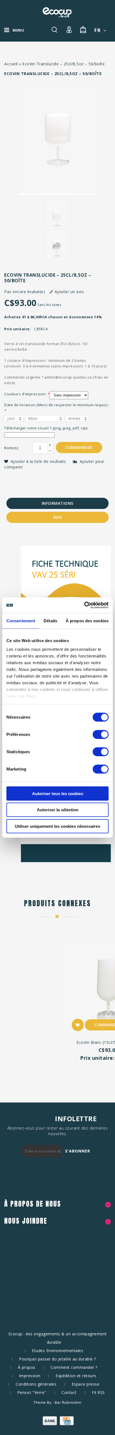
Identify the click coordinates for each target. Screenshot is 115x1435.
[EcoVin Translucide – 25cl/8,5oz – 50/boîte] (57, 138)
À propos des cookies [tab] (87, 620)
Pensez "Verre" (31, 1392)
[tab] (57, 503)
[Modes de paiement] (57, 1423)
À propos (26, 1367)
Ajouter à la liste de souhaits (39, 461)
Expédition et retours (76, 1375)
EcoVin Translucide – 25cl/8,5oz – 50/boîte (63, 63)
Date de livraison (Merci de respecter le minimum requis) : (56, 407)
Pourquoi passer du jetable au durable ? (57, 1359)
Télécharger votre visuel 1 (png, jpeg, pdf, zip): (46, 427)
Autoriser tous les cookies (57, 793)
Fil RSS (98, 1392)
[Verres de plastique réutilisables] (57, 12)
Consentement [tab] (20, 620)
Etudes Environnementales (57, 1350)
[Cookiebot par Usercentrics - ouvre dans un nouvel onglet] (84, 605)
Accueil (11, 63)
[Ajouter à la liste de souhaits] (78, 1025)
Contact (69, 1392)
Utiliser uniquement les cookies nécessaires (57, 826)
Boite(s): (11, 447)
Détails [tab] (50, 620)
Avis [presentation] (57, 517)
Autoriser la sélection (57, 809)
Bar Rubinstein (68, 1402)
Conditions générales (36, 1384)
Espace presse (86, 1384)
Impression (29, 1375)
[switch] (101, 734)
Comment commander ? (74, 1367)
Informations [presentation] (57, 503)
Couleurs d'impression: (26, 393)
